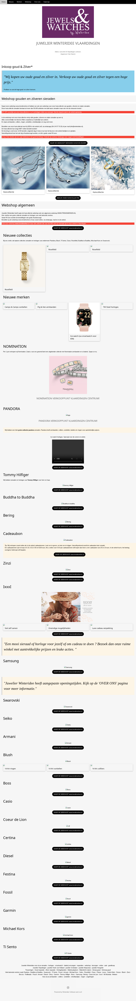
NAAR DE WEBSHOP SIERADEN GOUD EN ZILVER (68, 143)
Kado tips (47, 2)
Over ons (37, 2)
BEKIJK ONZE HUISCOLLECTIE (68, 198)
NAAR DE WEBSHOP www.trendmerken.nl (68, 228)
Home (4, 2)
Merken (19, 2)
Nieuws (11, 2)
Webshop (28, 2)
